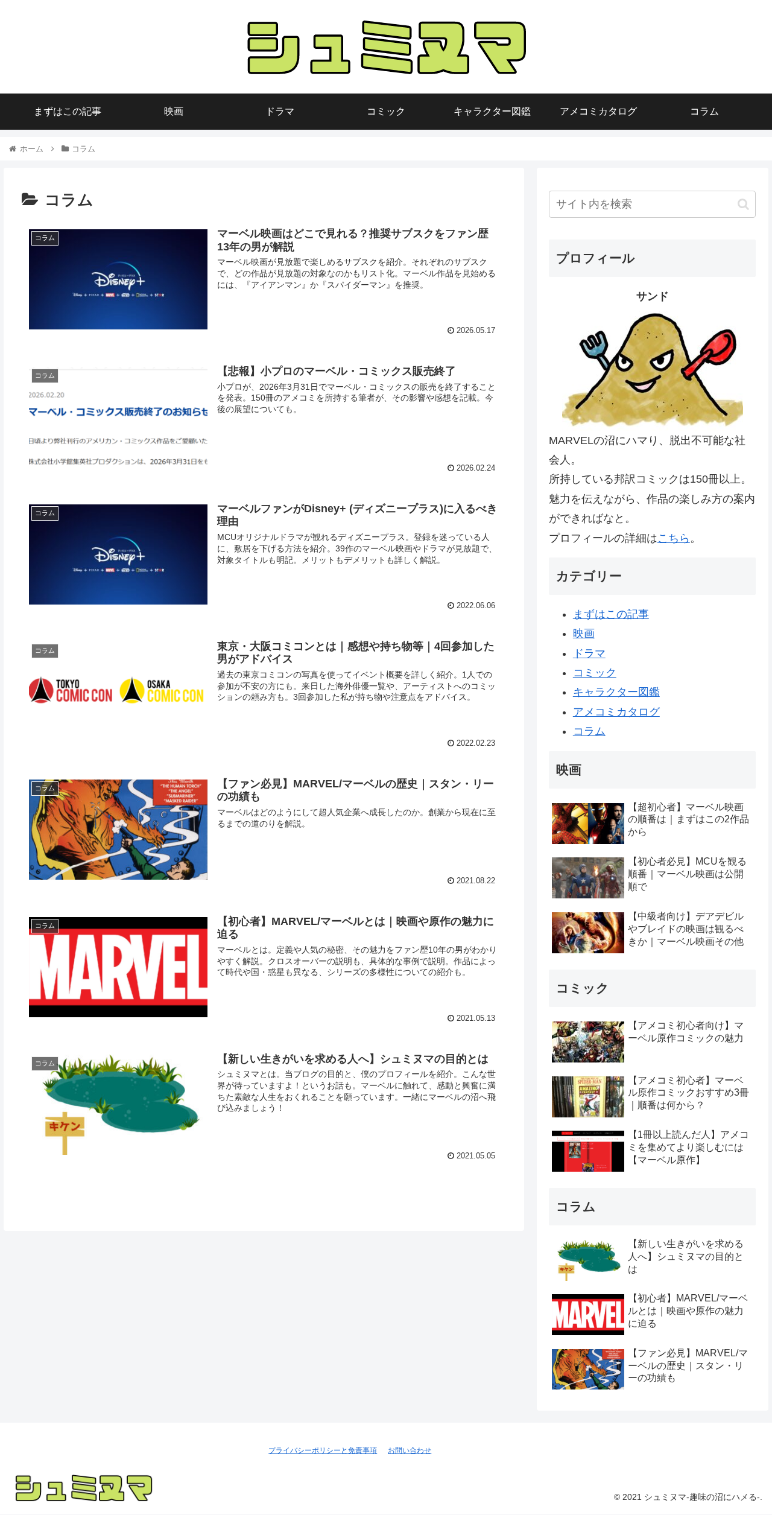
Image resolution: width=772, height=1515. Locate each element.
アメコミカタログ (616, 712)
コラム (589, 731)
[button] (743, 204)
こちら (673, 538)
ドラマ (589, 653)
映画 (584, 633)
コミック (594, 673)
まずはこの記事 (611, 614)
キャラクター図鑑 (616, 692)
